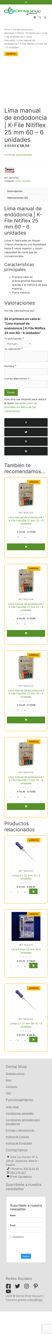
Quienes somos (15, 1073)
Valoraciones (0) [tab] (17, 197)
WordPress (35, 1299)
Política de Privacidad (19, 1143)
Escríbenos (25, 1176)
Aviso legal (12, 1106)
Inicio (7, 29)
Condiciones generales (20, 1113)
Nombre (10, 366)
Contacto (11, 1086)
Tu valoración (13, 348)
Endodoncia (33, 33)
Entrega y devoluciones (20, 1130)
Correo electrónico (16, 378)
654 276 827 (18, 1172)
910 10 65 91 (31, 1168)
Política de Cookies (17, 1136)
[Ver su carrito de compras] (34, 18)
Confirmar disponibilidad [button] (18, 154)
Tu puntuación (14, 338)
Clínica (20, 33)
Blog (8, 1080)
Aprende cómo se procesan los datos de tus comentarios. (20, 407)
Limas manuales (22, 181)
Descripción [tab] (14, 191)
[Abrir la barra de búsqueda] (39, 18)
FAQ (8, 1093)
